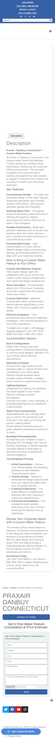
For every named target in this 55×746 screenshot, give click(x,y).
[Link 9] (20, 31)
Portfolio (13, 588)
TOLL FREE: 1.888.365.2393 (27, 6)
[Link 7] (30, 16)
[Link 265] (18, 709)
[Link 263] (6, 709)
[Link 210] (27, 96)
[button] (50, 31)
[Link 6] (25, 16)
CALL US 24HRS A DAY (27, 13)
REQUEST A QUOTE (27, 9)
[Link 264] (12, 709)
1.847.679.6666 (27, 2)
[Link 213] (9, 580)
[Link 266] (25, 709)
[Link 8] (34, 16)
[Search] (50, 20)
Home (5, 588)
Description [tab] (16, 136)
